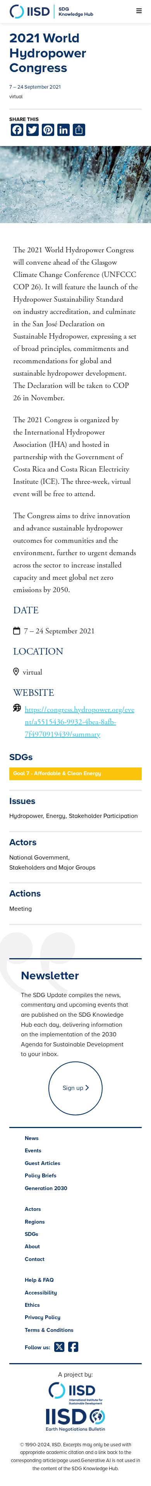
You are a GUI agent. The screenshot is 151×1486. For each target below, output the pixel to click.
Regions (35, 1222)
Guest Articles (42, 1163)
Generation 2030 (46, 1188)
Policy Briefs (41, 1175)
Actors (33, 1209)
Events (33, 1150)
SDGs (31, 1234)
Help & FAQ (39, 1280)
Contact (35, 1259)
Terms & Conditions (49, 1330)
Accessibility (41, 1293)
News (32, 1138)
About (32, 1246)
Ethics (32, 1305)
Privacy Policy (42, 1317)
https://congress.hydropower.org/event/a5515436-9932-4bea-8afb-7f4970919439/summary (79, 722)
